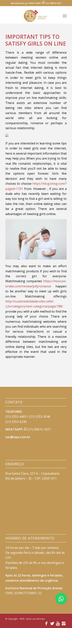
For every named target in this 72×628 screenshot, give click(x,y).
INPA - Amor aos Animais (32, 618)
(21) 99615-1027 (39, 429)
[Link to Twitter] (52, 623)
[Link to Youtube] (58, 623)
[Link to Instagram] (64, 623)
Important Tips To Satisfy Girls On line (35, 40)
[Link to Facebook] (46, 623)
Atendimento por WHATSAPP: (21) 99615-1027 (36, 3)
